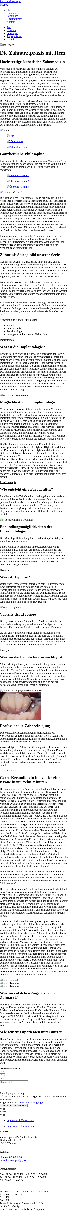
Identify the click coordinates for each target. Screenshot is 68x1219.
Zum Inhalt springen (10, 1)
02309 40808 (16, 1157)
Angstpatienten (14, 18)
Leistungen (12, 15)
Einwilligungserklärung (12, 1093)
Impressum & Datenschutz (20, 1120)
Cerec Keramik (8, 770)
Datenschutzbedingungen (31, 1102)
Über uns (11, 13)
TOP (2, 1214)
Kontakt (11, 21)
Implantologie (7, 340)
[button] (34, 340)
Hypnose (4, 570)
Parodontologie (8, 482)
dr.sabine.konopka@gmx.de (14, 1160)
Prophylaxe (6, 650)
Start (9, 10)
